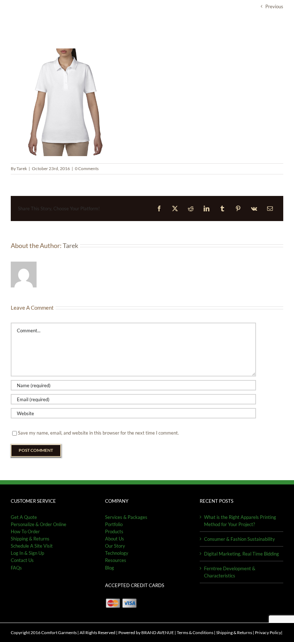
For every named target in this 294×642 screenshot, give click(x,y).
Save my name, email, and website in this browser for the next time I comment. (98, 433)
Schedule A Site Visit (32, 546)
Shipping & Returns (234, 632)
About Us (114, 539)
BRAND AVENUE (157, 632)
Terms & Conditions (195, 632)
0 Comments (87, 168)
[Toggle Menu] (278, 28)
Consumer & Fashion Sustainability (239, 539)
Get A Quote (24, 517)
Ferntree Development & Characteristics (229, 572)
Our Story (115, 546)
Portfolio (114, 524)
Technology (116, 553)
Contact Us (22, 560)
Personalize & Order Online (38, 524)
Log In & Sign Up (27, 553)
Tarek (21, 168)
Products (114, 531)
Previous (274, 6)
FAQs (16, 568)
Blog (109, 568)
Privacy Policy (268, 632)
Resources (115, 560)
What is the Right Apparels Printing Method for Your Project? (240, 520)
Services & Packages (126, 517)
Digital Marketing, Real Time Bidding (241, 554)
